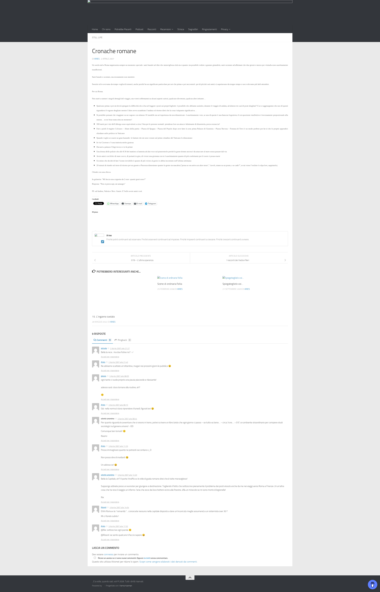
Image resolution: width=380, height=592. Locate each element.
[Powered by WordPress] (103, 586)
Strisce (180, 29)
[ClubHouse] (280, 583)
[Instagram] (264, 583)
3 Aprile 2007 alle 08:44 (127, 419)
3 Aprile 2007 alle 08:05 (119, 376)
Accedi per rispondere (110, 357)
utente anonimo (107, 475)
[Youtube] (286, 583)
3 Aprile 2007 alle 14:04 (119, 507)
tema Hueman (126, 586)
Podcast (139, 29)
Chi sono (106, 29)
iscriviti (147, 558)
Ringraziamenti (209, 29)
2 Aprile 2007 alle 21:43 (118, 362)
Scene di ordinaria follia (169, 283)
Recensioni (165, 29)
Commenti (104, 340)
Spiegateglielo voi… (233, 283)
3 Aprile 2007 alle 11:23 (118, 446)
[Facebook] (259, 583)
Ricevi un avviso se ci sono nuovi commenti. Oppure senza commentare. (133, 558)
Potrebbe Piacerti (123, 29)
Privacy (224, 29)
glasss (103, 376)
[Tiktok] (275, 583)
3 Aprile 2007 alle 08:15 (118, 405)
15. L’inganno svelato (103, 316)
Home (95, 29)
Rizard (103, 507)
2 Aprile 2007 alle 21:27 (120, 348)
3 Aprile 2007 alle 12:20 (127, 475)
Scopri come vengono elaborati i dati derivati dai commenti (168, 561)
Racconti (152, 29)
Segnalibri (193, 29)
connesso (108, 554)
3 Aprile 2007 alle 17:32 (118, 526)
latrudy (104, 348)
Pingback (124, 340)
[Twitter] (270, 583)
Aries (97, 59)
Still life (97, 37)
